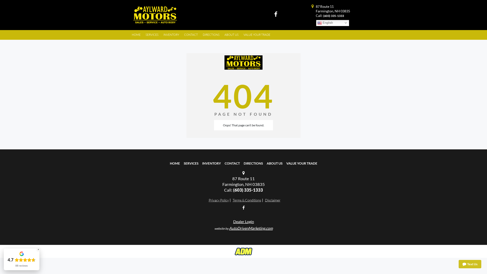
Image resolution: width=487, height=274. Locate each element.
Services (191, 163)
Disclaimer (272, 200)
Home (175, 163)
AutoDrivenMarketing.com (251, 228)
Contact (232, 163)
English (327, 22)
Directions (253, 163)
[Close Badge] (38, 249)
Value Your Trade (301, 163)
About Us (274, 163)
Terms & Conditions (247, 200)
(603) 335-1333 (333, 16)
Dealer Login (243, 221)
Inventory (211, 163)
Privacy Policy (219, 200)
